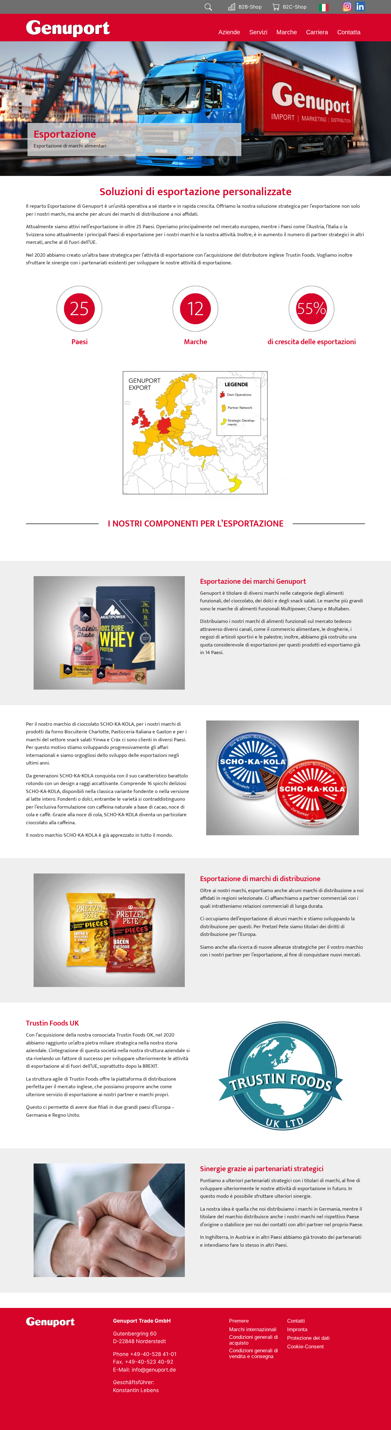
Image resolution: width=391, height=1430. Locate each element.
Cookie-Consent (305, 1347)
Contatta (348, 32)
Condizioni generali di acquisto (253, 1340)
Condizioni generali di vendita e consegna (253, 1353)
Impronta (297, 1329)
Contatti (296, 1321)
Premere (239, 1321)
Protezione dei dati (308, 1338)
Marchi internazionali (252, 1329)
